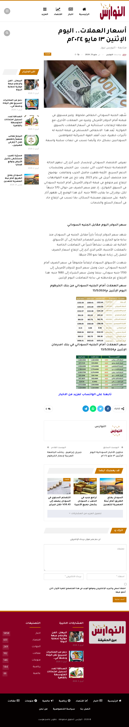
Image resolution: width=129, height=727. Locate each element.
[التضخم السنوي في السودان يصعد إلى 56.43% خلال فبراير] (59, 486)
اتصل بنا (85, 709)
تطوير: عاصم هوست (47, 720)
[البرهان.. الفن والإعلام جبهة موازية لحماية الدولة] (31, 84)
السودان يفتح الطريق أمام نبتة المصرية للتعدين (13, 178)
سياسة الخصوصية (64, 709)
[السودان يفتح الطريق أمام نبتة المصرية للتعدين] (111, 486)
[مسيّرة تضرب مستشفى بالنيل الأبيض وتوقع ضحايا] (31, 159)
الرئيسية (84, 14)
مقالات (36, 653)
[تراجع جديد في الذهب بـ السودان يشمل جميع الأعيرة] (85, 486)
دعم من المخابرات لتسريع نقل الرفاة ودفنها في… (12, 103)
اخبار (70, 14)
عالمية (36, 673)
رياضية (36, 667)
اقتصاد (58, 14)
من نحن (43, 709)
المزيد (44, 14)
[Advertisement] (85, 151)
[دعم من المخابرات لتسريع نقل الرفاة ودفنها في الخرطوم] (31, 104)
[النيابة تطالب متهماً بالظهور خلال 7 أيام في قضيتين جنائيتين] (31, 140)
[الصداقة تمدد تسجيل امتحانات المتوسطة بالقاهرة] (31, 120)
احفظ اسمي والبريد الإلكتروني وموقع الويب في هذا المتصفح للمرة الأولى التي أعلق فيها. (87, 590)
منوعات (36, 660)
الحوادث (36, 646)
